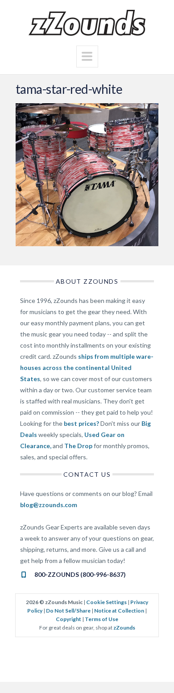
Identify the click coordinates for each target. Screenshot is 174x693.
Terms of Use (101, 619)
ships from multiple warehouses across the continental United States (86, 367)
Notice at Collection (119, 610)
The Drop (78, 445)
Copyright (68, 619)
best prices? (81, 423)
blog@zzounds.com (48, 504)
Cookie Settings (106, 602)
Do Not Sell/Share (68, 610)
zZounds (124, 627)
